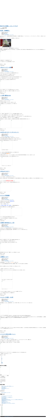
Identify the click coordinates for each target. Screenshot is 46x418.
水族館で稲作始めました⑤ (7, 222)
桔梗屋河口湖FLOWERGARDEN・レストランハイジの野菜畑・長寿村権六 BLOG (12, 399)
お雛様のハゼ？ (4, 256)
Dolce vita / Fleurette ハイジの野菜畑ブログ (7, 397)
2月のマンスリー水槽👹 (6, 67)
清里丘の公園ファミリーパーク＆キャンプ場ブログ (8, 403)
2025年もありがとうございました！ (9, 132)
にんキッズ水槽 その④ (6, 297)
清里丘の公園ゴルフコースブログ (6, 402)
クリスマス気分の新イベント (8, 334)
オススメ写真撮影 (5, 195)
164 (2, 363)
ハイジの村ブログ (4, 396)
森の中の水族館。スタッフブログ (9, 34)
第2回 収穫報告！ (5, 30)
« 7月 (1, 382)
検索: (1, 374)
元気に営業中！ (4, 387)
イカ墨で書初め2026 (5, 95)
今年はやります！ (5, 171)
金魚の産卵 (3, 389)
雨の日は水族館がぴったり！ (5, 388)
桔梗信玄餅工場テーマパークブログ (6, 400)
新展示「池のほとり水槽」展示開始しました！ (8, 386)
